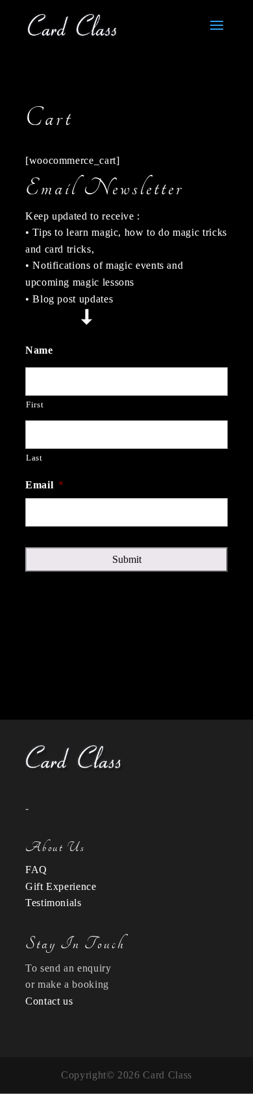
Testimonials (53, 902)
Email (44, 484)
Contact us (49, 1001)
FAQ (36, 869)
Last (34, 457)
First (34, 404)
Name (39, 350)
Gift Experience (61, 886)
